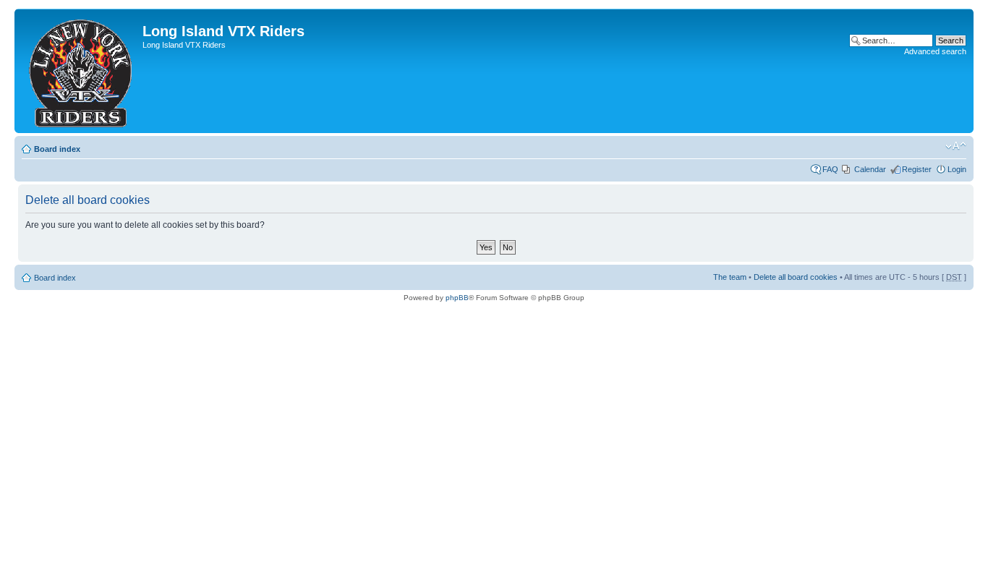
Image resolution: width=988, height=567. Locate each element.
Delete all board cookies (796, 277)
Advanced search (935, 51)
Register (917, 169)
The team (729, 277)
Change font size (955, 146)
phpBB (457, 298)
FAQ (830, 169)
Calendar (870, 169)
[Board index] (80, 70)
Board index (57, 149)
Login (956, 169)
